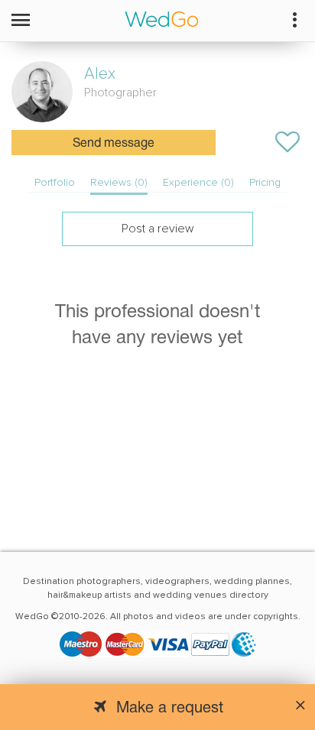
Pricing (265, 182)
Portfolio (54, 182)
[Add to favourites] (287, 142)
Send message (113, 143)
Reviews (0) (119, 182)
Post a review (158, 228)
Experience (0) (198, 182)
